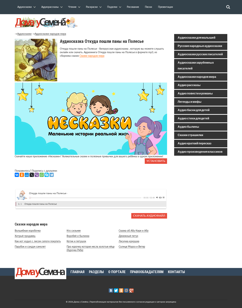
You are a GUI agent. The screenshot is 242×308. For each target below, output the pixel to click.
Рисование (133, 7)
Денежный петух (128, 236)
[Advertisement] (200, 184)
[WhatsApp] (42, 175)
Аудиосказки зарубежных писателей (196, 65)
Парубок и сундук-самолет (30, 246)
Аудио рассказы (189, 85)
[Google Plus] (131, 290)
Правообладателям (147, 272)
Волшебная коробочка (28, 231)
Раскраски (92, 7)
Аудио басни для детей (194, 110)
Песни (148, 7)
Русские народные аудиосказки (200, 46)
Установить (156, 161)
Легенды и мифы (189, 102)
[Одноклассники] (22, 175)
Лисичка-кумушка (129, 241)
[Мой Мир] (27, 175)
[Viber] (37, 175)
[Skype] (46, 175)
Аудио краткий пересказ (194, 143)
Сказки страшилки (190, 135)
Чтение (72, 7)
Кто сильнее (74, 231)
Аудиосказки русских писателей (200, 54)
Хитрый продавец (25, 236)
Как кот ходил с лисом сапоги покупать (38, 241)
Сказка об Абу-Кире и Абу (133, 231)
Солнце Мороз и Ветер (132, 246)
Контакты (176, 272)
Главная (78, 272)
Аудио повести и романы (195, 93)
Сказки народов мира (92, 56)
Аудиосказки (24, 7)
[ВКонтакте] (17, 175)
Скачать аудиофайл (149, 215)
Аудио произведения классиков (200, 152)
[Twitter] (116, 290)
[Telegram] (51, 175)
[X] (32, 175)
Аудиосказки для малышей (196, 37)
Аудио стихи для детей (193, 118)
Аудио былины (188, 127)
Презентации (165, 7)
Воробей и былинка (78, 236)
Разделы (96, 272)
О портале (117, 272)
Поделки (112, 7)
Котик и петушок (76, 241)
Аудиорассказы (50, 7)
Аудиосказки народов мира (50, 34)
